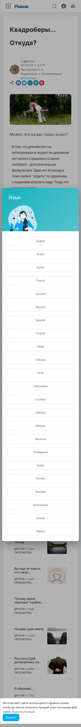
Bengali (40, 425)
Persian (40, 478)
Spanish (40, 320)
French (40, 280)
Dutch (40, 267)
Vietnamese (40, 505)
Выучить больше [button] (23, 711)
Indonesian (41, 386)
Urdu (40, 373)
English (40, 241)
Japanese (40, 439)
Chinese (41, 359)
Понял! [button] (11, 717)
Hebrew (41, 412)
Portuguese (40, 452)
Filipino (40, 531)
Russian (40, 307)
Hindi (40, 346)
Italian (40, 465)
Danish (40, 518)
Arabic (41, 254)
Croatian (40, 399)
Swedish (40, 491)
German (40, 293)
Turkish (40, 333)
